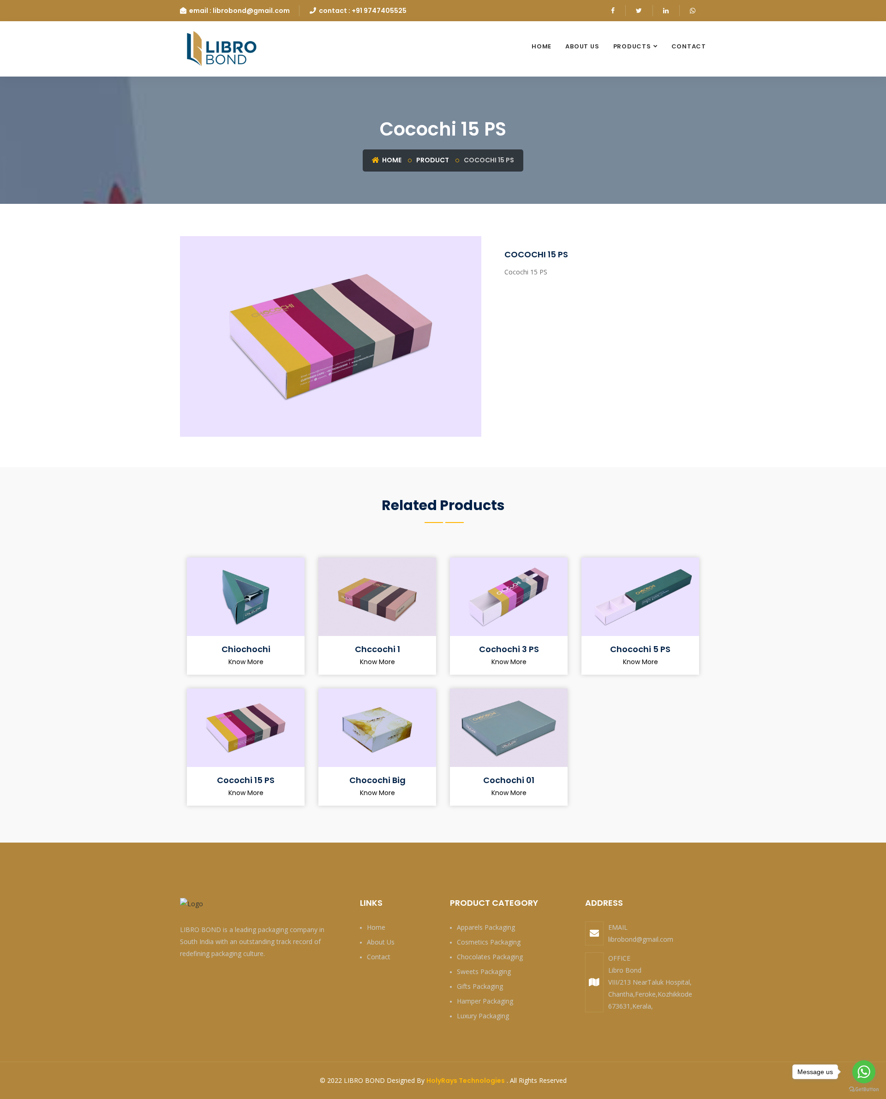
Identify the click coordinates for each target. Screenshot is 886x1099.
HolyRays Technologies (465, 1080)
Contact (378, 956)
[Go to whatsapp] (863, 1071)
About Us (582, 46)
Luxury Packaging (483, 1015)
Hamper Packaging (485, 1001)
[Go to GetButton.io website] (864, 1090)
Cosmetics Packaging (489, 942)
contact (688, 46)
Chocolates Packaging (490, 956)
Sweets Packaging (484, 971)
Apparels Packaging (486, 927)
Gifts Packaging (480, 986)
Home (541, 46)
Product (432, 160)
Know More (245, 661)
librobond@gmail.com (640, 939)
